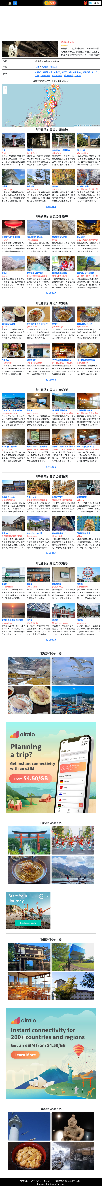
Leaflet (76, 126)
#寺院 (57, 72)
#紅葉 (78, 75)
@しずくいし (32, 153)
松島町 (53, 66)
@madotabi (32, 189)
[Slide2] (53, 35)
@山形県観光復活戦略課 (87, 239)
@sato (5, 275)
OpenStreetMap (86, 126)
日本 (37, 66)
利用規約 (24, 1180)
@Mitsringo (7, 189)
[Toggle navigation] (4, 3)
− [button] (5, 91)
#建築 (64, 72)
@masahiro (82, 153)
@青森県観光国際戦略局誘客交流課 (38, 499)
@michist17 (7, 153)
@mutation (32, 326)
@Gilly (5, 239)
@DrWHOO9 (57, 586)
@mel (55, 239)
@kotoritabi (32, 413)
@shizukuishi (67, 42)
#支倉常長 (45, 75)
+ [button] (5, 87)
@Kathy (81, 499)
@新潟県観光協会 (9, 499)
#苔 (37, 75)
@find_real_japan (60, 622)
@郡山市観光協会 (59, 275)
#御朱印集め (75, 72)
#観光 (38, 72)
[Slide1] (49, 35)
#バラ (94, 72)
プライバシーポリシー (42, 1180)
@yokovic (81, 622)
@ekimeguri (7, 586)
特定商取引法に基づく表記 (67, 1180)
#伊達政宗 (57, 75)
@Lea (4, 326)
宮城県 (45, 66)
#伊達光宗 (68, 75)
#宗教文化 (47, 72)
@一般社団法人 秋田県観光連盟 (88, 189)
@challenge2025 (9, 413)
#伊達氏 (86, 72)
